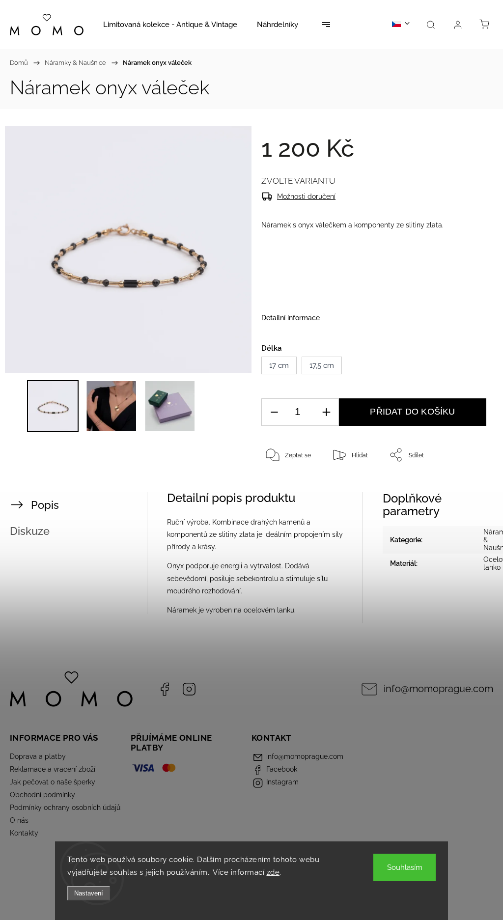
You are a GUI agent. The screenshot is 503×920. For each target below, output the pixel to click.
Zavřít (467, 487)
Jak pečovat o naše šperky (52, 782)
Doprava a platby (38, 756)
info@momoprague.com (438, 689)
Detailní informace (290, 318)
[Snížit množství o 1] (274, 412)
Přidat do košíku (412, 412)
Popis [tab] (45, 505)
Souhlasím (404, 867)
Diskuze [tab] (30, 531)
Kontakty (24, 833)
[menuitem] (170, 24)
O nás (19, 820)
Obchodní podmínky (42, 795)
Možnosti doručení (306, 196)
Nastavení (88, 893)
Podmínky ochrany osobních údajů (65, 807)
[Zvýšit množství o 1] (326, 412)
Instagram (189, 689)
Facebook (164, 689)
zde (273, 872)
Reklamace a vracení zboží (52, 769)
